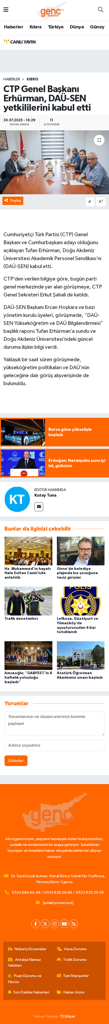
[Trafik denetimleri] (28, 601)
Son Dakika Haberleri (31, 992)
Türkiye (56, 27)
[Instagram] (54, 923)
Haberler (13, 27)
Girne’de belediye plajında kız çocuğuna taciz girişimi (77, 573)
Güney (97, 27)
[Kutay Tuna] (17, 499)
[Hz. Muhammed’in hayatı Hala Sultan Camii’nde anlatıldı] (28, 551)
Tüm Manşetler (76, 976)
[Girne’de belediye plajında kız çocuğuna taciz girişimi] (81, 551)
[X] (45, 923)
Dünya (77, 27)
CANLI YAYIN (22, 42)
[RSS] (73, 923)
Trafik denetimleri (21, 619)
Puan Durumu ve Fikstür (25, 979)
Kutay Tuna (45, 495)
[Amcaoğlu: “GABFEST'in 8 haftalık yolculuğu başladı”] (28, 655)
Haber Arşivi (73, 992)
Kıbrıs (36, 27)
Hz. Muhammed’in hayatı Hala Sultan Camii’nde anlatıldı (27, 573)
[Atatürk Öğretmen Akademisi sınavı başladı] (81, 655)
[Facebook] (35, 923)
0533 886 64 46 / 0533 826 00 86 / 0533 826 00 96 (58, 892)
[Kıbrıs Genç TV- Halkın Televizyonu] (52, 10)
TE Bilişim (67, 1016)
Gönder (16, 761)
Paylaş (15, 201)
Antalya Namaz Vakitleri (24, 962)
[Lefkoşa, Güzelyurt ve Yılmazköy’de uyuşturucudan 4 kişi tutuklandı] (81, 601)
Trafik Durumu (75, 960)
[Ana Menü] (5, 10)
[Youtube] (64, 923)
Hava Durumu (75, 949)
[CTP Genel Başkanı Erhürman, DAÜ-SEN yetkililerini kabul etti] (54, 162)
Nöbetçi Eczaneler (30, 949)
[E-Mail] (38, 506)
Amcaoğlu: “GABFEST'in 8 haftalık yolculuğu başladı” (28, 677)
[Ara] (101, 10)
